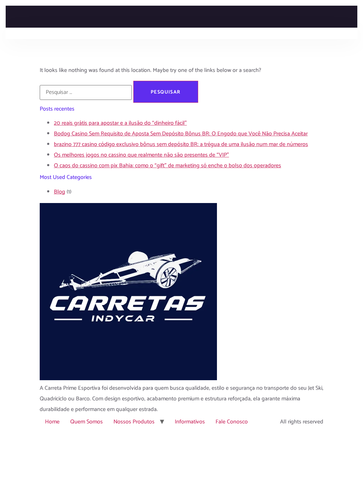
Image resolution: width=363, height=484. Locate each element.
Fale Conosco (232, 422)
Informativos (190, 422)
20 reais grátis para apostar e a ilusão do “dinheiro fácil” (120, 123)
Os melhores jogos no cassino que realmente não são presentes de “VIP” (141, 155)
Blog (59, 192)
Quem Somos (86, 422)
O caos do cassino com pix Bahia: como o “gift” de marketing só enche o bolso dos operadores (167, 165)
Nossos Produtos (134, 422)
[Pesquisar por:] (86, 92)
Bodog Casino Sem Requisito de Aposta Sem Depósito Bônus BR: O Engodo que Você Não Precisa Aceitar (181, 134)
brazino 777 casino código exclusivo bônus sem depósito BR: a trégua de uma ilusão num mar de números (181, 144)
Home (52, 422)
